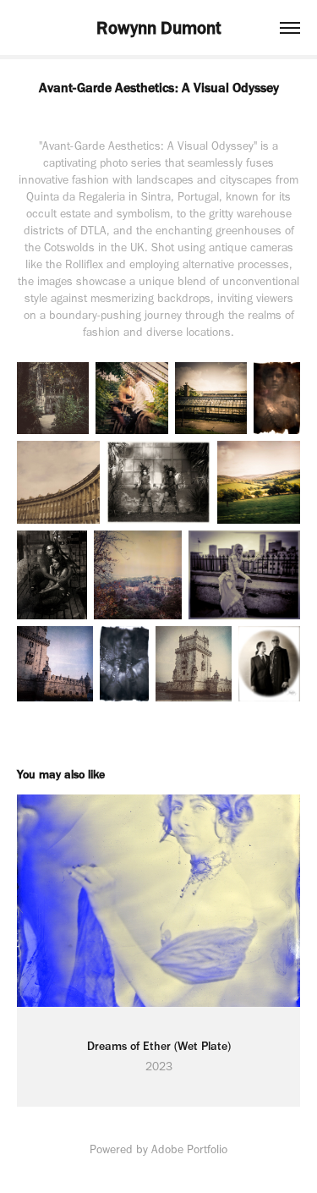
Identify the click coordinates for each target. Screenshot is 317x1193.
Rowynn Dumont (158, 27)
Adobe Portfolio (189, 1149)
